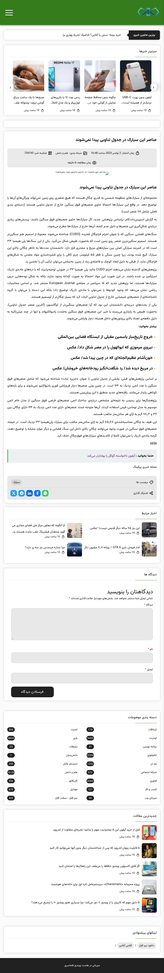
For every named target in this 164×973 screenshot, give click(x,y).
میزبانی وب (123, 798)
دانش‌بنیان (44, 755)
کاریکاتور (43, 781)
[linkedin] (29, 493)
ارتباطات (122, 729)
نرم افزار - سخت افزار (43, 798)
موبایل (43, 789)
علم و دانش (62, 153)
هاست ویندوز (81, 965)
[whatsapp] (45, 493)
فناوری (122, 781)
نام (150, 649)
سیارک (16, 482)
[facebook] (37, 493)
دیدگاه (148, 605)
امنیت (43, 729)
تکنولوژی (121, 755)
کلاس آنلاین (125, 945)
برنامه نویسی (123, 747)
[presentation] (153, 87)
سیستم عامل (43, 764)
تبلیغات (44, 747)
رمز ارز (122, 764)
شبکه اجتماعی (122, 772)
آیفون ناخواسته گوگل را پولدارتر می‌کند (111, 455)
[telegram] (21, 493)
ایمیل (149, 669)
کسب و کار (122, 789)
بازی (43, 738)
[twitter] (13, 493)
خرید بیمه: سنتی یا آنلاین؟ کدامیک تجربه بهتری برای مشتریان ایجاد (82, 35)
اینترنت (122, 738)
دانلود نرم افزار (146, 945)
